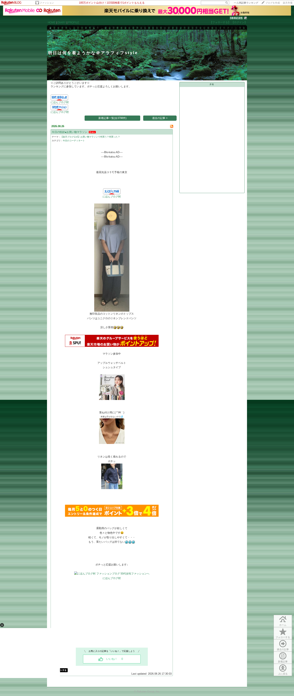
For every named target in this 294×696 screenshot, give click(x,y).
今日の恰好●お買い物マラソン (69, 132)
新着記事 (283, 661)
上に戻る (283, 673)
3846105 (236, 18)
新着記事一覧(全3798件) (112, 118)
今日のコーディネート (74, 140)
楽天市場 (287, 2)
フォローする (283, 637)
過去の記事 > (160, 118)
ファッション (47, 2)
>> (246, 2)
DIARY (62, 22)
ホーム (282, 625)
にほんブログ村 (60, 102)
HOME (52, 22)
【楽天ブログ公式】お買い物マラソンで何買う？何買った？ (90, 137)
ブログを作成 (272, 2)
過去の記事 (283, 649)
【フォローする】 (220, 22)
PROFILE (73, 22)
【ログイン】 (239, 22)
